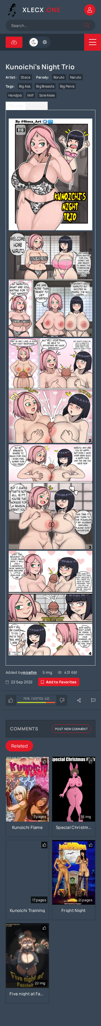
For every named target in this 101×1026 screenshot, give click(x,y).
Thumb (16, 106)
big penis (67, 86)
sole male (47, 95)
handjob (15, 95)
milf (30, 95)
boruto (59, 77)
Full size (36, 106)
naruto (75, 77)
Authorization (89, 9)
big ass (25, 86)
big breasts (45, 86)
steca (26, 77)
